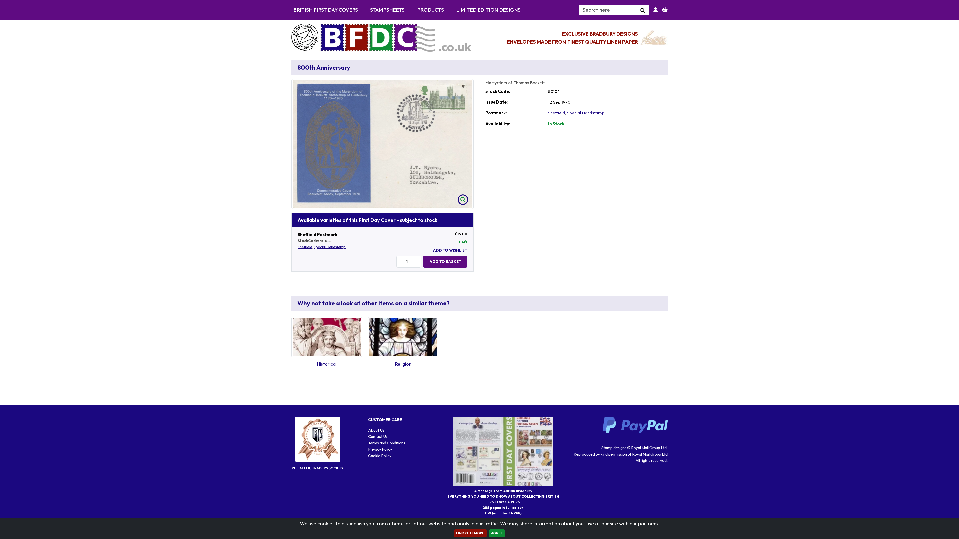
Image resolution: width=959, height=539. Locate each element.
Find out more (470, 533)
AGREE (497, 533)
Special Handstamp (330, 246)
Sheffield (305, 246)
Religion (403, 364)
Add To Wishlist (450, 250)
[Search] (642, 11)
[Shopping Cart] (665, 10)
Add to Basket (445, 261)
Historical (327, 364)
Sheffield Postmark (317, 234)
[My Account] (655, 10)
